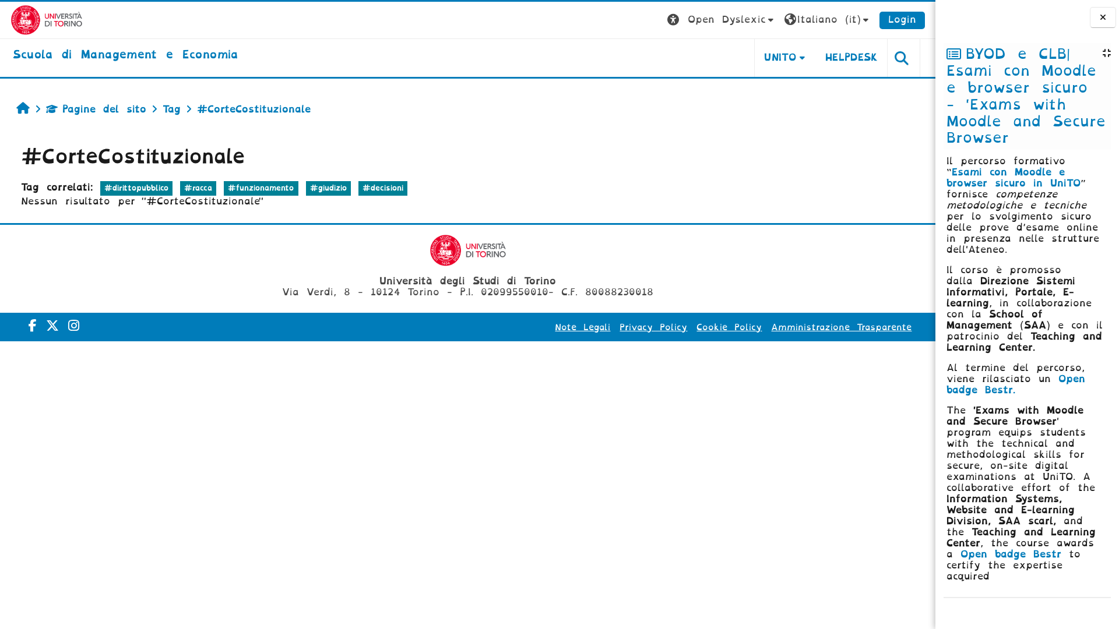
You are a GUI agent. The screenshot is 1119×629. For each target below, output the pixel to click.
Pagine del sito (104, 109)
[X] (52, 326)
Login (902, 19)
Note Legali (582, 327)
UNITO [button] (780, 57)
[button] (722, 20)
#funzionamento (261, 187)
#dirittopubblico (136, 187)
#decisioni (383, 187)
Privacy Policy (653, 327)
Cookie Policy (729, 327)
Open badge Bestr (1010, 554)
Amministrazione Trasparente (841, 327)
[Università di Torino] (46, 19)
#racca (198, 187)
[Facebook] (32, 326)
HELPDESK (851, 57)
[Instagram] (74, 326)
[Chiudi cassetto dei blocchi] (1103, 18)
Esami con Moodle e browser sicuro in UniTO (1013, 178)
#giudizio (328, 187)
